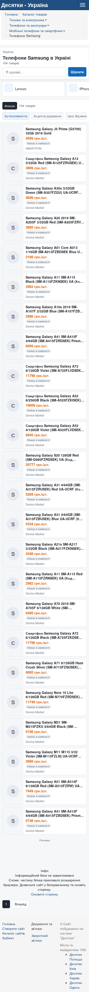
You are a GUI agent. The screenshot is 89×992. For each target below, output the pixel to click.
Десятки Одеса (76, 985)
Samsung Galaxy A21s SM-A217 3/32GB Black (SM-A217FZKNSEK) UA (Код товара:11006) (53, 546)
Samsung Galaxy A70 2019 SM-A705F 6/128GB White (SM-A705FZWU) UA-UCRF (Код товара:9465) (51, 606)
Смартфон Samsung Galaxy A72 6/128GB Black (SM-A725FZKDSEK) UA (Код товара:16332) (54, 635)
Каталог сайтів (13, 933)
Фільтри (10, 106)
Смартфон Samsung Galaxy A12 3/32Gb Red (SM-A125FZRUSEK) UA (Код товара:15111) (54, 161)
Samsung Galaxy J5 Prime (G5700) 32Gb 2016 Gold (53, 131)
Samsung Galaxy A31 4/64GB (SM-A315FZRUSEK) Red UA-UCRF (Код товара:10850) (54, 487)
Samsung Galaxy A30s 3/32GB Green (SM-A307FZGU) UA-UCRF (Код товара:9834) (52, 190)
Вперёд (20, 904)
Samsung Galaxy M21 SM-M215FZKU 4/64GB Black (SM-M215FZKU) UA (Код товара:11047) (54, 724)
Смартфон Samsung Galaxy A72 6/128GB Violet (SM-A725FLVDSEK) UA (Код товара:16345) (54, 368)
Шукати (77, 71)
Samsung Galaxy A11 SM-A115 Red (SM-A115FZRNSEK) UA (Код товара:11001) (54, 576)
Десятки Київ (76, 966)
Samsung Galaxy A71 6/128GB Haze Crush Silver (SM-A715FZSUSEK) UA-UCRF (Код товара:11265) (54, 665)
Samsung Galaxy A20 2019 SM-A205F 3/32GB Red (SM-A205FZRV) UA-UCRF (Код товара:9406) (54, 220)
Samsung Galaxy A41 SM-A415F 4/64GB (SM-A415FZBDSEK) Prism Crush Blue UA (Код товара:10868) (54, 813)
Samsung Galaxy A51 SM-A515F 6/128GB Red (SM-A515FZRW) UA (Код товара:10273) (53, 784)
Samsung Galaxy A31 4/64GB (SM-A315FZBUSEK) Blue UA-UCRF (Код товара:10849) (55, 517)
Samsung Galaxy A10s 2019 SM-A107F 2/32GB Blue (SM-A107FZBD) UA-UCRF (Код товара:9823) (54, 309)
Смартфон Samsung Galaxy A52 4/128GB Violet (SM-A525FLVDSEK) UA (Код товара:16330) (54, 428)
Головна (8, 923)
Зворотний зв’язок (39, 938)
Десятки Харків (76, 975)
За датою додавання (47, 116)
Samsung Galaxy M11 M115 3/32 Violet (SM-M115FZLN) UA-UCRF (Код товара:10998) (52, 754)
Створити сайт (13, 928)
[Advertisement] (45, 855)
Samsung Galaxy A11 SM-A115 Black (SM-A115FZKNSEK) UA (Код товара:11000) (54, 279)
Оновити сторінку (44, 894)
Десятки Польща (76, 956)
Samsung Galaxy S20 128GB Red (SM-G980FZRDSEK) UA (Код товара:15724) (52, 457)
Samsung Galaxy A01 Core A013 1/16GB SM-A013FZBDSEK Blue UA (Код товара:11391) (54, 250)
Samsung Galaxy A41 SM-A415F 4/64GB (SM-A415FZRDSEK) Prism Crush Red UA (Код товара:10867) (54, 339)
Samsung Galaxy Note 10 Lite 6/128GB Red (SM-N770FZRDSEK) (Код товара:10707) (53, 695)
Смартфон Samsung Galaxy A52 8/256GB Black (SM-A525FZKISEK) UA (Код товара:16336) (53, 398)
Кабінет (8, 937)
